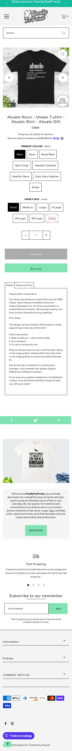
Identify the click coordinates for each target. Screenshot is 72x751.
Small (13, 207)
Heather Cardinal (45, 165)
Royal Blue (48, 154)
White (35, 187)
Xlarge (52, 218)
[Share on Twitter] (35, 420)
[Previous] (7, 4)
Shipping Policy (24, 285)
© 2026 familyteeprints (15, 745)
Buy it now (36, 268)
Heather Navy (20, 176)
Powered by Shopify (39, 745)
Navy (32, 154)
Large (42, 207)
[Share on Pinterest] (59, 420)
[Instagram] (12, 724)
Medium (28, 207)
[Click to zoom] (62, 54)
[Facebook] (5, 724)
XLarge (56, 207)
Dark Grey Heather (47, 176)
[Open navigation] (7, 16)
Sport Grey (22, 165)
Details (9, 285)
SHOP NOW (36, 530)
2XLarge (20, 218)
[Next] (65, 4)
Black (20, 154)
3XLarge (36, 218)
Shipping (23, 134)
